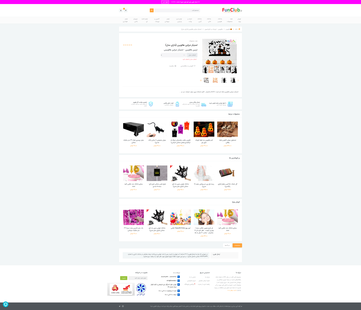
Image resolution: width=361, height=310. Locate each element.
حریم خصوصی (191, 281)
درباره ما (207, 277)
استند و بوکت (190, 20)
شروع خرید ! (165, 2)
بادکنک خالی (209, 20)
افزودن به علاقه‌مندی (187, 66)
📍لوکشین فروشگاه (190, 284)
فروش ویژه (239, 20)
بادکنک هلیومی (220, 20)
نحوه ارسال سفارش (204, 281)
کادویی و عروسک (156, 20)
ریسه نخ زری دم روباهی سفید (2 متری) (204, 185)
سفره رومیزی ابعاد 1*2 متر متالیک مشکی (133, 141)
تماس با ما (192, 277)
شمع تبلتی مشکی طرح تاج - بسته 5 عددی (157, 185)
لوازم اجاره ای (145, 20)
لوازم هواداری (125, 20)
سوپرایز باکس (135, 20)
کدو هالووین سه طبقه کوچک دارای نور (204, 141)
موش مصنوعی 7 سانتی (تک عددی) (157, 141)
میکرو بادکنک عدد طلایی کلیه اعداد (133, 185)
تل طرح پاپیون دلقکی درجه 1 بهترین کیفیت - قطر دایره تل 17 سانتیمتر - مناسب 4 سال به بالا (204, 230)
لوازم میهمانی (167, 20)
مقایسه (171, 66)
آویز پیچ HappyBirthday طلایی (180, 228)
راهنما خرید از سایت (204, 284)
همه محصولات (229, 20)
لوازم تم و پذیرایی (179, 20)
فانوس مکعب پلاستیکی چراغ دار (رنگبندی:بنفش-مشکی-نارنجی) (180, 141)
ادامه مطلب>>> (231, 290)
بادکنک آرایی (200, 20)
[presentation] (238, 80)
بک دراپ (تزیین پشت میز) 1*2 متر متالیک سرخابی (133, 229)
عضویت (124, 278)
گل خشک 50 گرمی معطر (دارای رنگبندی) (227, 185)
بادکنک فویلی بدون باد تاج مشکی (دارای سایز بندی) (180, 185)
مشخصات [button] (237, 245)
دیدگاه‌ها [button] (227, 245)
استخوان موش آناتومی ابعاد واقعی (227, 141)
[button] (126, 10)
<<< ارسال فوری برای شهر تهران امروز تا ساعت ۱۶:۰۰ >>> (185, 2)
